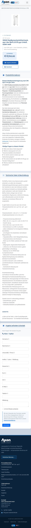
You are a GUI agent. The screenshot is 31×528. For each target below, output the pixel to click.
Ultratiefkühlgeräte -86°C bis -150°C (10, 464)
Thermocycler (5, 469)
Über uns (3, 485)
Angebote (3, 493)
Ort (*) (3, 380)
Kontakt (3, 490)
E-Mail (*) (4, 386)
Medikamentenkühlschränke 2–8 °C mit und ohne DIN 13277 (15, 475)
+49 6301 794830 (7, 510)
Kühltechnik (5, 141)
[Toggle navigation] (27, 2)
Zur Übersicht (7, 35)
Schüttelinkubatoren (6, 467)
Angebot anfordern (11, 62)
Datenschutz (13, 521)
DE (14, 525)
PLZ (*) (4, 373)
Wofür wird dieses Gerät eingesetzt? (12, 149)
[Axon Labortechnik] (7, 442)
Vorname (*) (5, 339)
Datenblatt (9, 67)
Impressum (6, 521)
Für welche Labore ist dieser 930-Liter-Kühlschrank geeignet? (13, 155)
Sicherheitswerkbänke (7, 479)
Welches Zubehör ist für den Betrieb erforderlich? (12, 163)
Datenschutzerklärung (9, 420)
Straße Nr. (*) (5, 366)
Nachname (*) (6, 346)
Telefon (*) (5, 393)
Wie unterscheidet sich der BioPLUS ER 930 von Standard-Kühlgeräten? (15, 160)
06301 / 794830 (9, 333)
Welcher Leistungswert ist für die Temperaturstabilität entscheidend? (11, 152)
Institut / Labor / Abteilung (10, 359)
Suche (3, 495)
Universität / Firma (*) (8, 352)
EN (18, 525)
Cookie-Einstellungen (22, 521)
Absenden (6, 425)
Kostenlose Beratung (9, 457)
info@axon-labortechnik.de (10, 512)
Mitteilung (5, 400)
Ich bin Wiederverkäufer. (11, 409)
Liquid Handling (5, 472)
